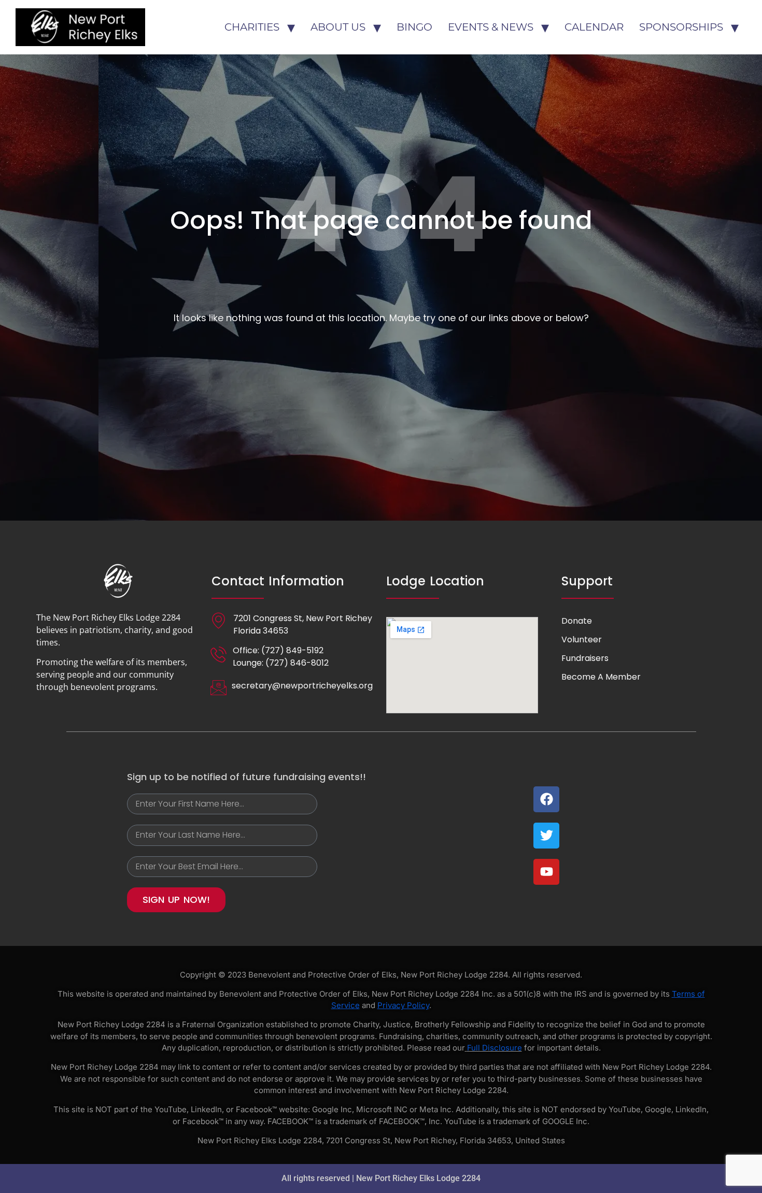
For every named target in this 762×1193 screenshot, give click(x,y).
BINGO (414, 27)
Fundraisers (585, 658)
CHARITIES (251, 27)
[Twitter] (546, 836)
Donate (576, 621)
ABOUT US (338, 27)
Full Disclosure (494, 1048)
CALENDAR (594, 27)
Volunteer (581, 639)
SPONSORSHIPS (681, 27)
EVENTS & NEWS (490, 27)
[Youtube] (546, 872)
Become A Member (601, 677)
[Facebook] (546, 799)
